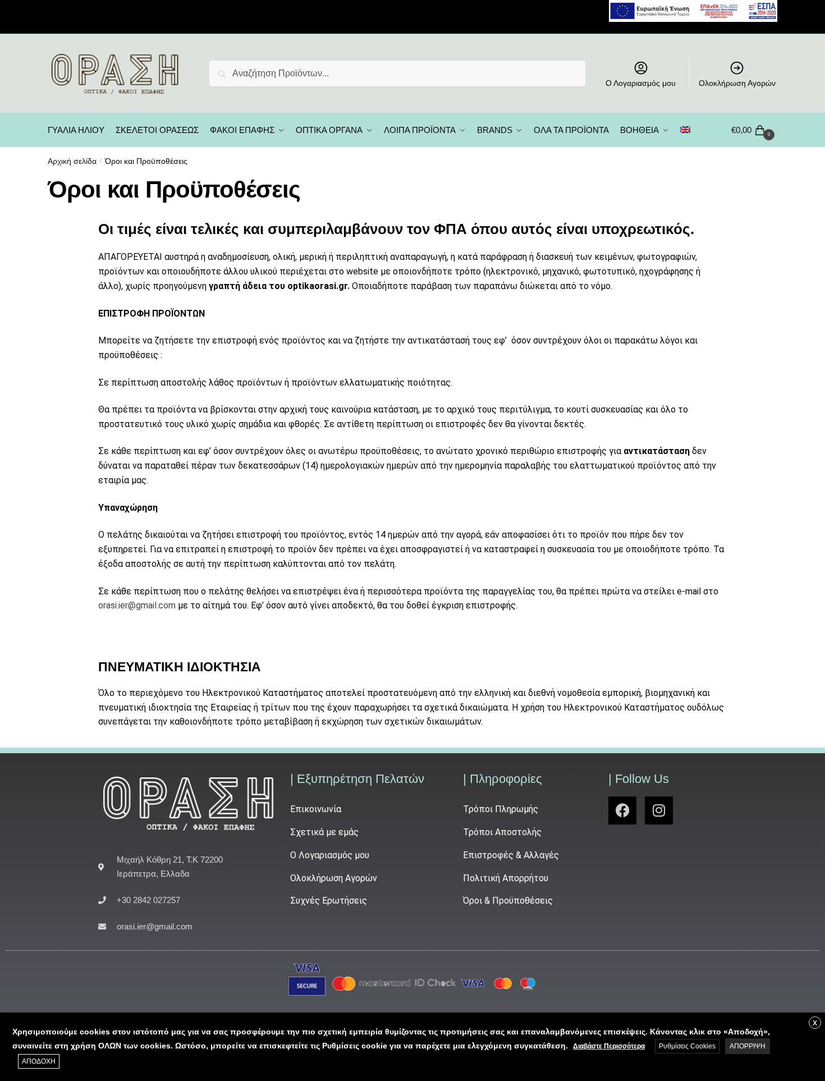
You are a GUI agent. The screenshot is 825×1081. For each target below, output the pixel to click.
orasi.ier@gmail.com (137, 605)
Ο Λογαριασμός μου (641, 83)
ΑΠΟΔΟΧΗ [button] (39, 1061)
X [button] (815, 1023)
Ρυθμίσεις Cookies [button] (687, 1046)
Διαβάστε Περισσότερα (609, 1046)
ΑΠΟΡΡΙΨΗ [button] (748, 1046)
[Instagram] (659, 810)
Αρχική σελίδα (72, 161)
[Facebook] (622, 810)
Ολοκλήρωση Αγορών (737, 83)
